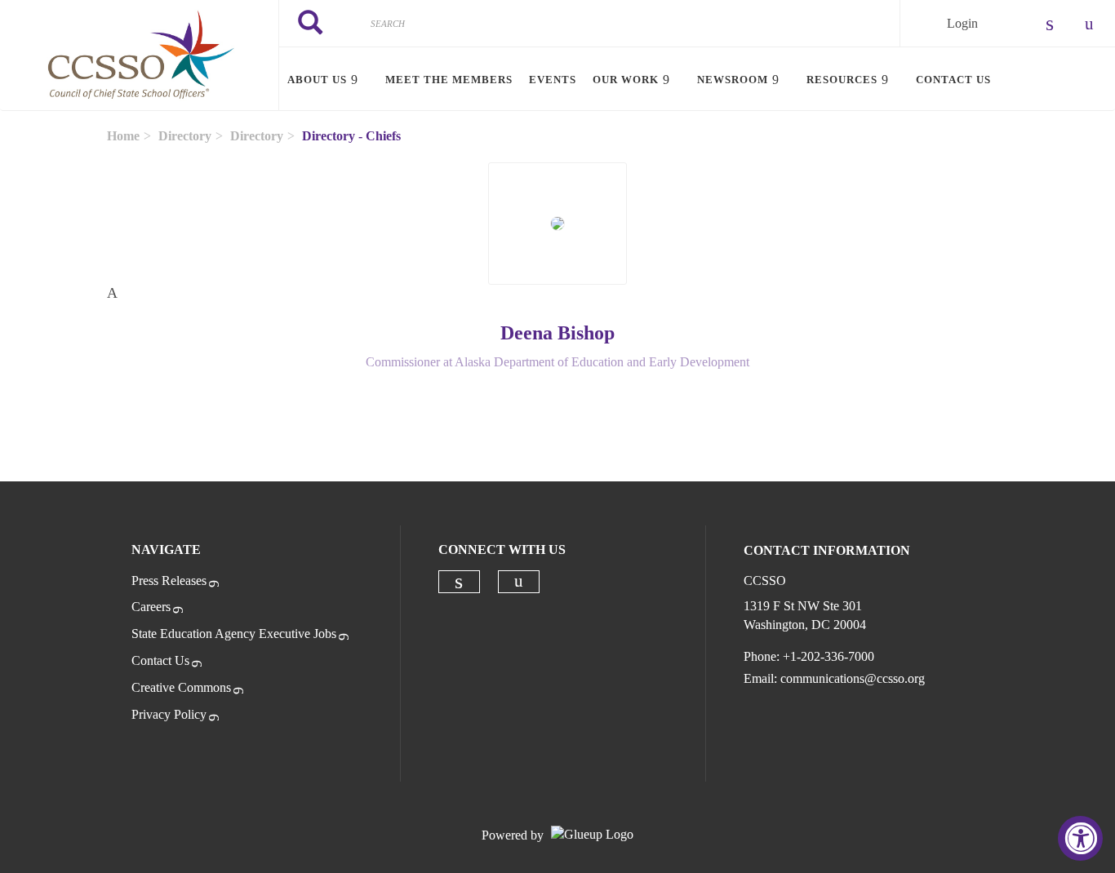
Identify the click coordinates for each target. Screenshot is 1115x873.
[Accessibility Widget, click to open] (1080, 838)
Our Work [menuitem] (626, 79)
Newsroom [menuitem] (732, 79)
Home (123, 136)
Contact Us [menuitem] (953, 79)
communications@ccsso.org (852, 678)
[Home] (139, 55)
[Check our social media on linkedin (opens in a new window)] (458, 581)
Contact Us (160, 660)
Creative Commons (181, 687)
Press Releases (169, 580)
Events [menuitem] (552, 79)
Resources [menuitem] (841, 79)
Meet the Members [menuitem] (449, 79)
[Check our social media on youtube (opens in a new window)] (519, 581)
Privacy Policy (169, 714)
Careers (151, 607)
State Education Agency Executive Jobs (233, 633)
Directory (184, 136)
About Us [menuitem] (317, 79)
